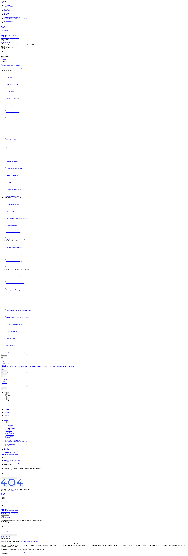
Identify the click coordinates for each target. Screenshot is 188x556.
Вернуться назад (5, 490)
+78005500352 (4, 34)
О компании (7, 5)
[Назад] (7, 394)
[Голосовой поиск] (2, 356)
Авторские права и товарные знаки (12, 19)
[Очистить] (27, 354)
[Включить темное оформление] (2, 58)
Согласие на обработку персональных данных (15, 18)
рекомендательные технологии (30, 541)
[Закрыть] (2, 389)
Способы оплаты (8, 10)
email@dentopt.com (5, 42)
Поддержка (6, 8)
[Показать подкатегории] (13, 91)
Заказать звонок (4, 39)
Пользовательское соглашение (11, 15)
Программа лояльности (9, 21)
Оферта (5, 14)
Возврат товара (7, 11)
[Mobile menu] (2, 384)
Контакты (6, 22)
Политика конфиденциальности (12, 17)
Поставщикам (7, 13)
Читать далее (25, 545)
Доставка (6, 9)
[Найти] (5, 356)
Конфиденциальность (6, 536)
